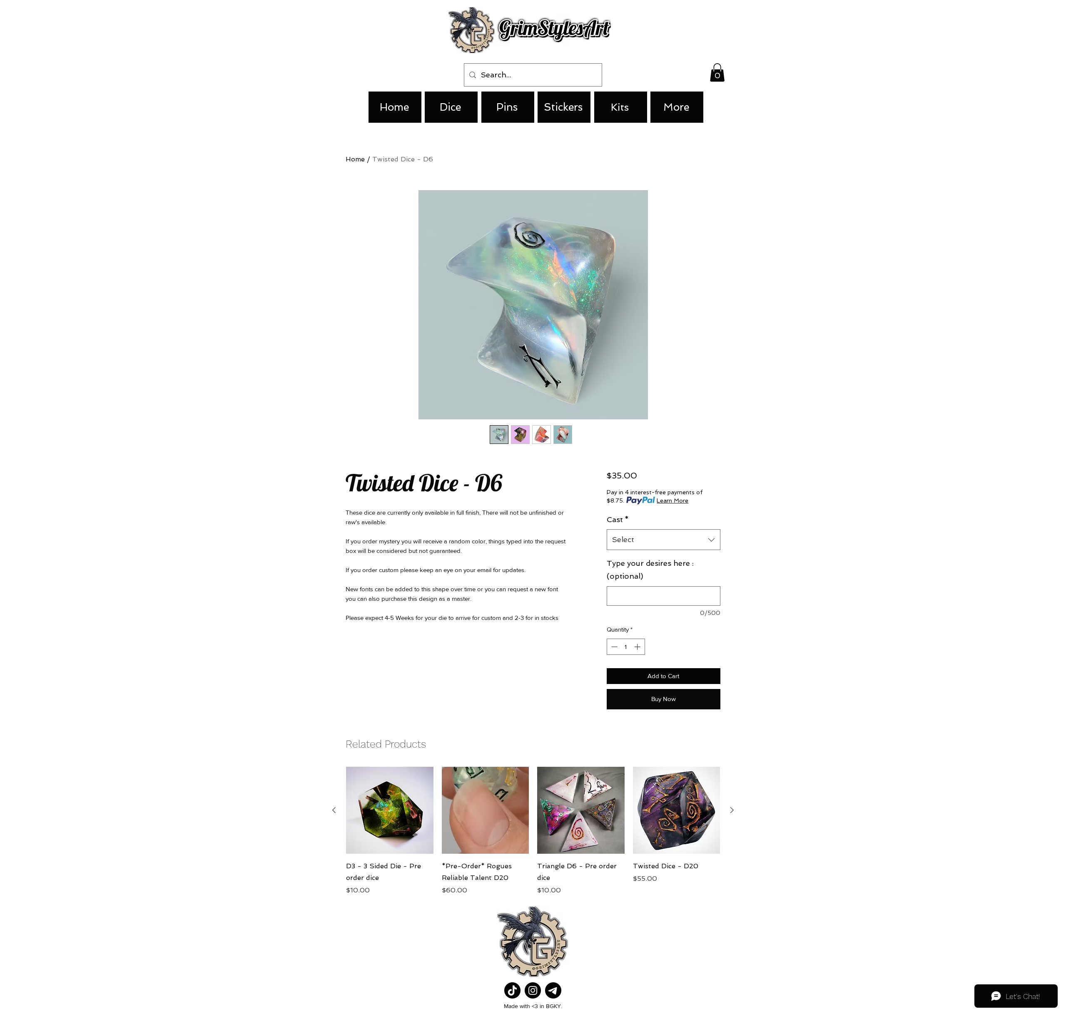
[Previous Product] (334, 810)
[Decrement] (613, 646)
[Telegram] (553, 990)
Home (355, 159)
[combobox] (663, 539)
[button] (717, 72)
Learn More (672, 500)
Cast (618, 519)
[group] (533, 831)
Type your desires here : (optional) (650, 570)
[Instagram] (533, 990)
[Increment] (638, 646)
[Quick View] (389, 810)
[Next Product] (732, 810)
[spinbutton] (626, 646)
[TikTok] (512, 990)
